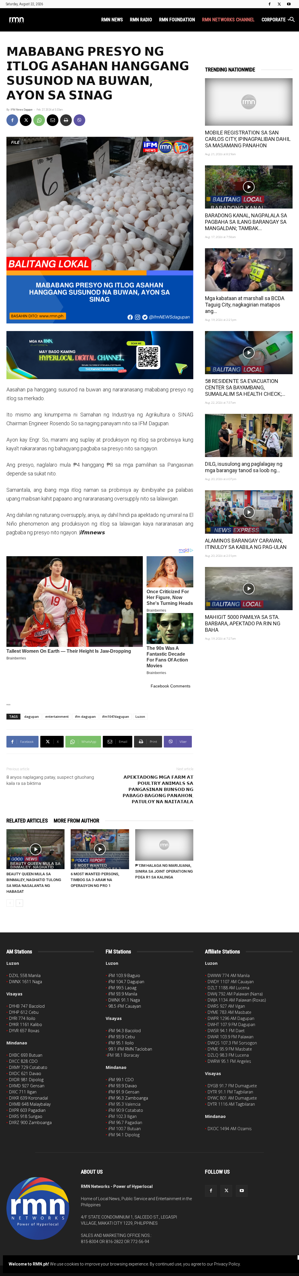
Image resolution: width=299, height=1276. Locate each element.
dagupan (31, 716)
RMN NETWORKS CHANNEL (228, 19)
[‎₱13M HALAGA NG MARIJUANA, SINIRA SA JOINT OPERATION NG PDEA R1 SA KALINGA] (164, 845)
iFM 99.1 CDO (121, 1079)
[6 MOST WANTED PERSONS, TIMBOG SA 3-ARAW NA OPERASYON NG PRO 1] (100, 849)
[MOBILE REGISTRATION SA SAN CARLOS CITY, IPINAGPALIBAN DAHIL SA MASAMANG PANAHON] (249, 102)
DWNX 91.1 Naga (124, 1000)
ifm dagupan (85, 716)
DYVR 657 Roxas (24, 1030)
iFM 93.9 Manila (122, 994)
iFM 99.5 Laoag (122, 987)
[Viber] (79, 120)
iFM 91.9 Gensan (123, 1092)
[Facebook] (269, 4)
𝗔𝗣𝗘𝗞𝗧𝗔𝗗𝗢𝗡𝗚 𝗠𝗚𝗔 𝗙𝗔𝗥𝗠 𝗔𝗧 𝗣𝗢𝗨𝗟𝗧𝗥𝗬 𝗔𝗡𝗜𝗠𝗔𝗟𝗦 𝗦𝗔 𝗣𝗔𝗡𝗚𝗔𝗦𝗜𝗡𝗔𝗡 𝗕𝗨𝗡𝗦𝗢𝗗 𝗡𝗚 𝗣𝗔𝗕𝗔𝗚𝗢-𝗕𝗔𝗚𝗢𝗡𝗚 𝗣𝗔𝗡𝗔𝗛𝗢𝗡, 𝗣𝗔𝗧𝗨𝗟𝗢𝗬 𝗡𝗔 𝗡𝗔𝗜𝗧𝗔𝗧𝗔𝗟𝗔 (158, 789)
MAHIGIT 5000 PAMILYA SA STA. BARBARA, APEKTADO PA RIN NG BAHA (242, 623)
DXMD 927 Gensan (26, 1085)
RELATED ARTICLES (27, 821)
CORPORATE (274, 19)
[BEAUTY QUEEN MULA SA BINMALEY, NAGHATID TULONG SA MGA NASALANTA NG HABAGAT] (35, 849)
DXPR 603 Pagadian (27, 1110)
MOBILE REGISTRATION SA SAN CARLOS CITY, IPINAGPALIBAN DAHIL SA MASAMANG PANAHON (248, 138)
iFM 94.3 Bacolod (124, 1030)
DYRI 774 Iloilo (22, 1018)
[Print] (66, 120)
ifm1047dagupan (115, 716)
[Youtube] (288, 4)
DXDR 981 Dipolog (26, 1079)
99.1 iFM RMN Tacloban (130, 1049)
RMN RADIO (141, 19)
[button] (292, 20)
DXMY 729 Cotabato (28, 1067)
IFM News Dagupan (21, 109)
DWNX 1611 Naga (25, 981)
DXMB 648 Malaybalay (30, 1104)
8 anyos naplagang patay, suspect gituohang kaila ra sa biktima (50, 780)
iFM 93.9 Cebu (121, 1036)
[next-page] (19, 903)
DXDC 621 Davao (25, 1073)
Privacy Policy (227, 1264)
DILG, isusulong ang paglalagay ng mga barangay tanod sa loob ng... (243, 467)
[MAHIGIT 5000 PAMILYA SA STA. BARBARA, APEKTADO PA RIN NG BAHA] (249, 588)
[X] (279, 4)
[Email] (52, 120)
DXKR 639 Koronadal (28, 1098)
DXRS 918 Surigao (25, 1116)
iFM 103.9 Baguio (124, 975)
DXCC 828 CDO (23, 1061)
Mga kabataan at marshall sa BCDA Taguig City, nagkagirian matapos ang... (244, 304)
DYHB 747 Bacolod (27, 1006)
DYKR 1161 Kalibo (25, 1024)
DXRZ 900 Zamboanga (30, 1122)
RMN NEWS (112, 19)
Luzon (140, 716)
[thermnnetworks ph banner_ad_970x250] (99, 355)
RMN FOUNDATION (177, 19)
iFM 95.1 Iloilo (121, 1043)
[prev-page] (10, 903)
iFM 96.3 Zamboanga (128, 1098)
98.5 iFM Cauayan (124, 1006)
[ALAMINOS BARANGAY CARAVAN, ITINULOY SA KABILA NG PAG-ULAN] (249, 511)
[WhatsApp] (39, 120)
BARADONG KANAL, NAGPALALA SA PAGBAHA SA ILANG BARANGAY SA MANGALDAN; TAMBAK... (246, 221)
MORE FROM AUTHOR (76, 821)
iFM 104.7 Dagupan (126, 981)
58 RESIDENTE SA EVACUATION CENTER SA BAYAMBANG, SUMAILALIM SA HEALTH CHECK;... (245, 387)
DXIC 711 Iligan (22, 1092)
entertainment (57, 716)
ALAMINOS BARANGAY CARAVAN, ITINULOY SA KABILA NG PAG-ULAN (246, 544)
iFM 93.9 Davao (122, 1085)
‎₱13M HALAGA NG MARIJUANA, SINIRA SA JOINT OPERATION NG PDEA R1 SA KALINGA (164, 871)
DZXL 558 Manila (25, 975)
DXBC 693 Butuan (25, 1055)
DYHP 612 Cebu (24, 1012)
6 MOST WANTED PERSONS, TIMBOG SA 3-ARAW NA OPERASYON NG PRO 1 (95, 880)
